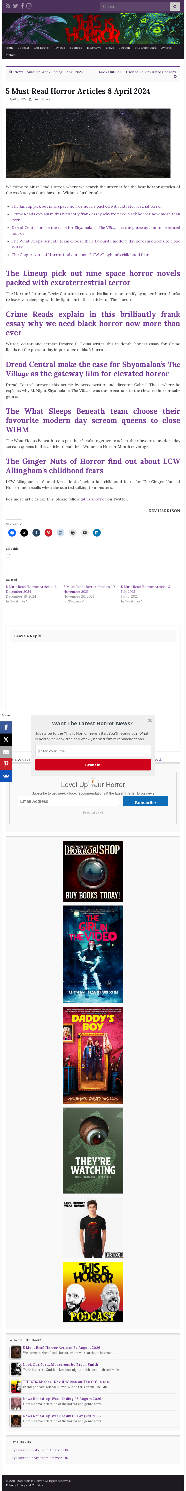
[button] (92, 723)
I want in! (93, 764)
